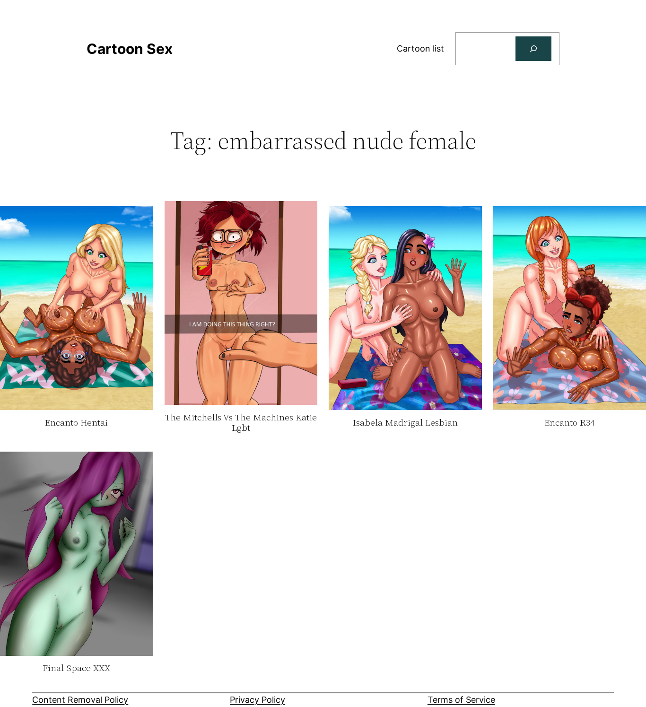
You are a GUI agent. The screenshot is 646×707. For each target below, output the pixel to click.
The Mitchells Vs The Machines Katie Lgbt (241, 422)
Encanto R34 (569, 423)
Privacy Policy (257, 700)
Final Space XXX (76, 668)
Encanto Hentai (76, 423)
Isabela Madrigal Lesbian (405, 423)
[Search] (533, 48)
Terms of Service (461, 700)
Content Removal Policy (80, 700)
